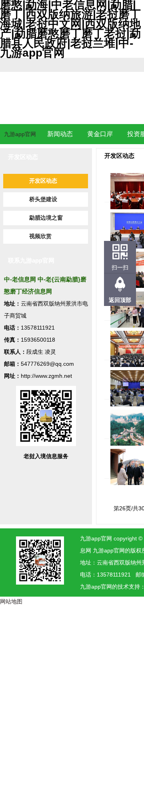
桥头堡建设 (43, 199)
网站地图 (11, 601)
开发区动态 (43, 181)
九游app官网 (20, 134)
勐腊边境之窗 (46, 218)
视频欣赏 (40, 236)
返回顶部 (120, 300)
